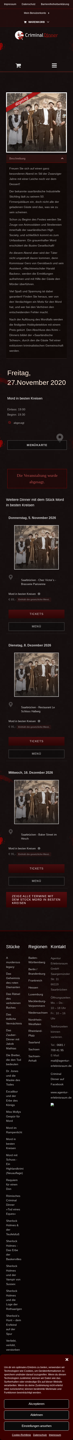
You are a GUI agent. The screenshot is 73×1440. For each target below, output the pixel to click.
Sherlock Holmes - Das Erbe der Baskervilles (13, 1250)
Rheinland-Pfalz (35, 1033)
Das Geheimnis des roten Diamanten (13, 980)
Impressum (55, 1435)
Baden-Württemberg (36, 960)
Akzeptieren (36, 1403)
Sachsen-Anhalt (34, 1058)
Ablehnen (36, 1415)
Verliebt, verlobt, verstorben (13, 1345)
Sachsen (34, 1049)
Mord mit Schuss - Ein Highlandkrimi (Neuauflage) (14, 1164)
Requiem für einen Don (12, 1184)
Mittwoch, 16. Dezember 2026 (31, 772)
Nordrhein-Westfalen (35, 1022)
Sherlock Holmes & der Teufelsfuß (12, 1227)
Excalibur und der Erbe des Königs (12, 1098)
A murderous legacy (13, 962)
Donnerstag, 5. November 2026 (32, 518)
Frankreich (35, 980)
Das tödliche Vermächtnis (14, 1019)
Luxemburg (35, 994)
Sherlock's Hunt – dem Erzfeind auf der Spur (13, 1324)
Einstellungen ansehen (37, 1426)
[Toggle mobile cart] (18, 65)
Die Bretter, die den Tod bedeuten (13, 1060)
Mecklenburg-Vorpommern (36, 1003)
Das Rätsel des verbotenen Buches (13, 1000)
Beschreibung (17, 158)
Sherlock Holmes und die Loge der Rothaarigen (14, 1300)
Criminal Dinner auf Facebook (57, 1079)
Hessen (33, 987)
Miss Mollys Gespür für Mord (13, 1116)
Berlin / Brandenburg (36, 971)
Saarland (34, 1042)
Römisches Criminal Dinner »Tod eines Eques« (13, 1205)
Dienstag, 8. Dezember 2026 (30, 645)
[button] (67, 1359)
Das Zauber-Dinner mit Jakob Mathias (12, 1039)
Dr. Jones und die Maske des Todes (13, 1077)
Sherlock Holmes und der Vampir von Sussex (13, 1275)
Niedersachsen (36, 1012)
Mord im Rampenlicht (14, 1130)
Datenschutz (40, 1435)
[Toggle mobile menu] (54, 65)
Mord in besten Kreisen (24, 398)
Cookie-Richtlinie (21, 1435)
